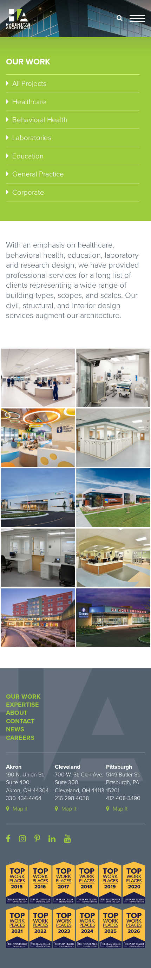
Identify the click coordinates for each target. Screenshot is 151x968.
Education (28, 156)
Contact (20, 721)
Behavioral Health (39, 119)
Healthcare (29, 102)
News (15, 729)
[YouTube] (67, 839)
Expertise (22, 704)
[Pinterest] (37, 839)
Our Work (23, 696)
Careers (20, 738)
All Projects (29, 83)
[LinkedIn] (51, 839)
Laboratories (31, 137)
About (16, 713)
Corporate (28, 192)
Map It (20, 808)
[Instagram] (22, 839)
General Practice (38, 174)
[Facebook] (8, 839)
